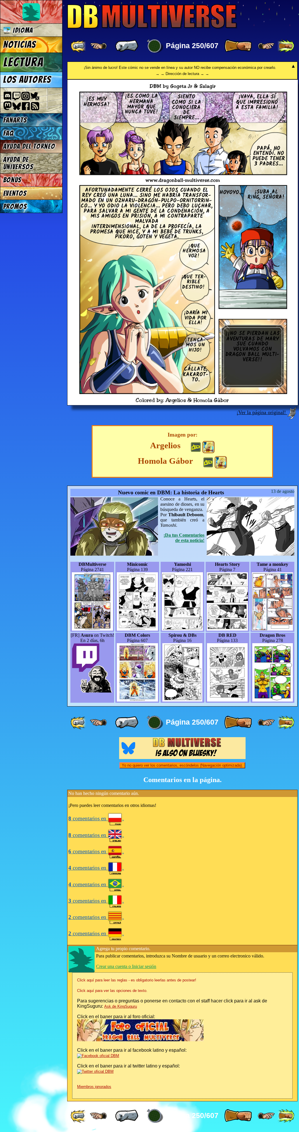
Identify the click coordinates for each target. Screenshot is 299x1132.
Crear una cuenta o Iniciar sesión (126, 966)
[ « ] (126, 46)
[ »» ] (286, 46)
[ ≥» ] (266, 46)
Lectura (23, 62)
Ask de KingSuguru (120, 1006)
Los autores (27, 80)
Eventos (15, 193)
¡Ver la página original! (262, 412)
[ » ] (237, 46)
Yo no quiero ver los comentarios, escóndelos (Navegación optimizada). (182, 765)
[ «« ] (79, 46)
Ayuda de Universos (18, 163)
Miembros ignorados (94, 1086)
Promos (15, 206)
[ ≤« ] (98, 46)
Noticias (19, 45)
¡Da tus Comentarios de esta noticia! (184, 538)
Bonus (12, 180)
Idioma (22, 30)
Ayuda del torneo (29, 146)
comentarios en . (96, 818)
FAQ (8, 133)
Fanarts (15, 120)
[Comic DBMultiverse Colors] (208, 447)
